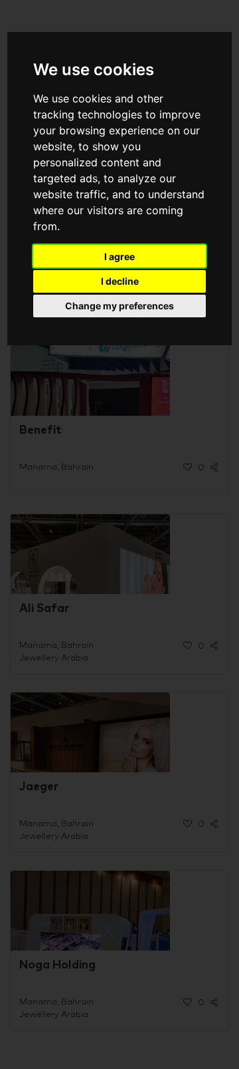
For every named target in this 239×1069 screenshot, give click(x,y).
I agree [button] (119, 256)
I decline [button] (120, 281)
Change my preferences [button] (119, 305)
